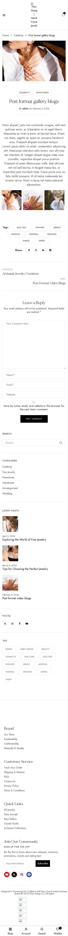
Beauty (46, 649)
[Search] (60, 442)
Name (9, 375)
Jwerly (26, 664)
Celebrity (18, 35)
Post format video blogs (16, 598)
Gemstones (42, 92)
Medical (43, 664)
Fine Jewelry (8, 472)
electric (48, 656)
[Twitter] (36, 250)
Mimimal (10, 671)
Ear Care (30, 656)
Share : (19, 250)
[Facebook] (29, 250)
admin (25, 108)
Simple (44, 671)
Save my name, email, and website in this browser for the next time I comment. (34, 407)
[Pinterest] (50, 250)
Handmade (8, 483)
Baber (9, 649)
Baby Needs (27, 649)
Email (9, 385)
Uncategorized (10, 488)
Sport (9, 679)
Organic (27, 671)
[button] (63, 15)
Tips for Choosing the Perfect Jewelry (25, 569)
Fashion (10, 664)
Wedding (7, 493)
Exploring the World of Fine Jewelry (24, 540)
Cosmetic (11, 656)
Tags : (6, 227)
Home (5, 35)
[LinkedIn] (43, 250)
